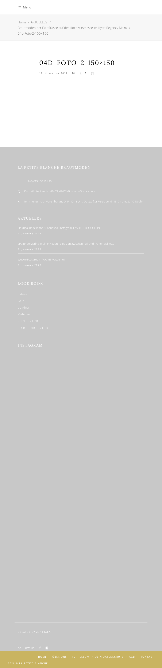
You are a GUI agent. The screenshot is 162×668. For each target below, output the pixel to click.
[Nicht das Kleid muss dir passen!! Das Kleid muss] (112, 417)
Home (22, 22)
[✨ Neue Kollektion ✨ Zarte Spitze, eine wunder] (50, 459)
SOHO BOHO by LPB (33, 328)
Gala (21, 301)
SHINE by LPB (28, 321)
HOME (42, 656)
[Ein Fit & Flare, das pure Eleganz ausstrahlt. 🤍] (112, 501)
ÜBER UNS (59, 656)
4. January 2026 (29, 233)
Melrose (24, 314)
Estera (22, 294)
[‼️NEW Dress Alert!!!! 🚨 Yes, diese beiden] (50, 585)
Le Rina (23, 307)
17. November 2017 (53, 73)
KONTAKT (147, 656)
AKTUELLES (39, 22)
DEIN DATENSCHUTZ (109, 656)
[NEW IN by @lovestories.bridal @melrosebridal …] (50, 543)
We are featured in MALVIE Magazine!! (41, 259)
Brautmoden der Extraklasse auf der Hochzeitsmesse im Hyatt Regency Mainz (72, 28)
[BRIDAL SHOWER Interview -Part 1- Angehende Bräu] (112, 543)
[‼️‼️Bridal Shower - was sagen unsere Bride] (50, 417)
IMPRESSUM (80, 656)
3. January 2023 (29, 249)
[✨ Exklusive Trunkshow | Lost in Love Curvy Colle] (112, 459)
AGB (132, 656)
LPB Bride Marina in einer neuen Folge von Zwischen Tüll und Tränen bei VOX (66, 244)
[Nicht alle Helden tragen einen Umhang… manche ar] (50, 501)
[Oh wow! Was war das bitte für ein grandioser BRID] (112, 585)
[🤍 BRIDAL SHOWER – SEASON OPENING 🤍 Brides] (112, 374)
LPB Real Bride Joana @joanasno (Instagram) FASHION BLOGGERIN (59, 228)
